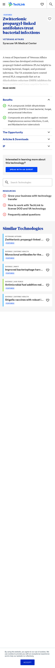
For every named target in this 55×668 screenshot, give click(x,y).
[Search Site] (51, 4)
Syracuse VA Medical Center (20, 43)
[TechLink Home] (16, 3)
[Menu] (4, 4)
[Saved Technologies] (42, 4)
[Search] (6, 182)
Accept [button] (27, 662)
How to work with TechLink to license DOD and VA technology (27, 206)
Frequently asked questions (24, 214)
